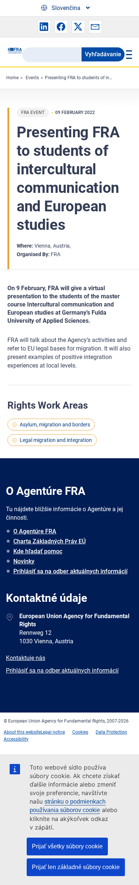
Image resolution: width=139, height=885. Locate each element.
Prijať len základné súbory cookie (76, 867)
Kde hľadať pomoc (37, 551)
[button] (44, 26)
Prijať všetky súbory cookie (67, 846)
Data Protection (111, 732)
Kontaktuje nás (25, 657)
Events (32, 77)
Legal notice (53, 732)
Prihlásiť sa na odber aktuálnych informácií (70, 571)
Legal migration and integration (56, 440)
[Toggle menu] (128, 54)
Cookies (80, 732)
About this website (22, 732)
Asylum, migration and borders (55, 425)
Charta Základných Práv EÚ (49, 541)
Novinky (23, 561)
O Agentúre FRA (34, 531)
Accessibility (16, 739)
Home (12, 77)
